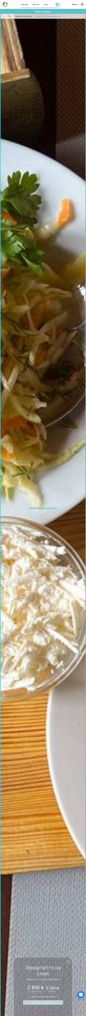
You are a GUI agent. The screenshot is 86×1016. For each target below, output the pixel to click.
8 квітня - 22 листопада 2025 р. (43, 997)
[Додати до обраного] (68, 961)
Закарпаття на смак (23, 16)
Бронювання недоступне (43, 1002)
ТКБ (9, 16)
